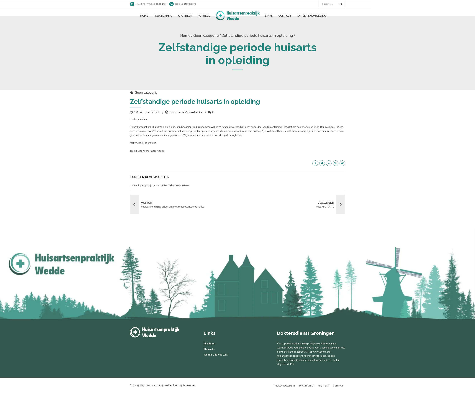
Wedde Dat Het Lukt (215, 354)
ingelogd (143, 185)
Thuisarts (209, 349)
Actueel (204, 15)
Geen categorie (206, 35)
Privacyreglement (284, 385)
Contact (284, 15)
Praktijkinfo (163, 15)
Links (269, 15)
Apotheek (185, 15)
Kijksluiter (209, 343)
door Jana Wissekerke (186, 112)
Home (144, 15)
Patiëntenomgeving (311, 15)
